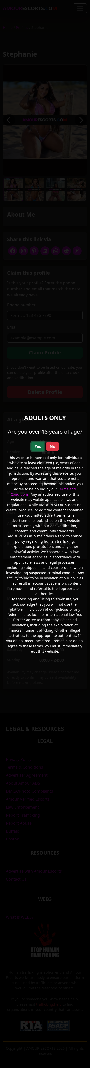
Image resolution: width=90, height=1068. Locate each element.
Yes (38, 446)
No (53, 446)
